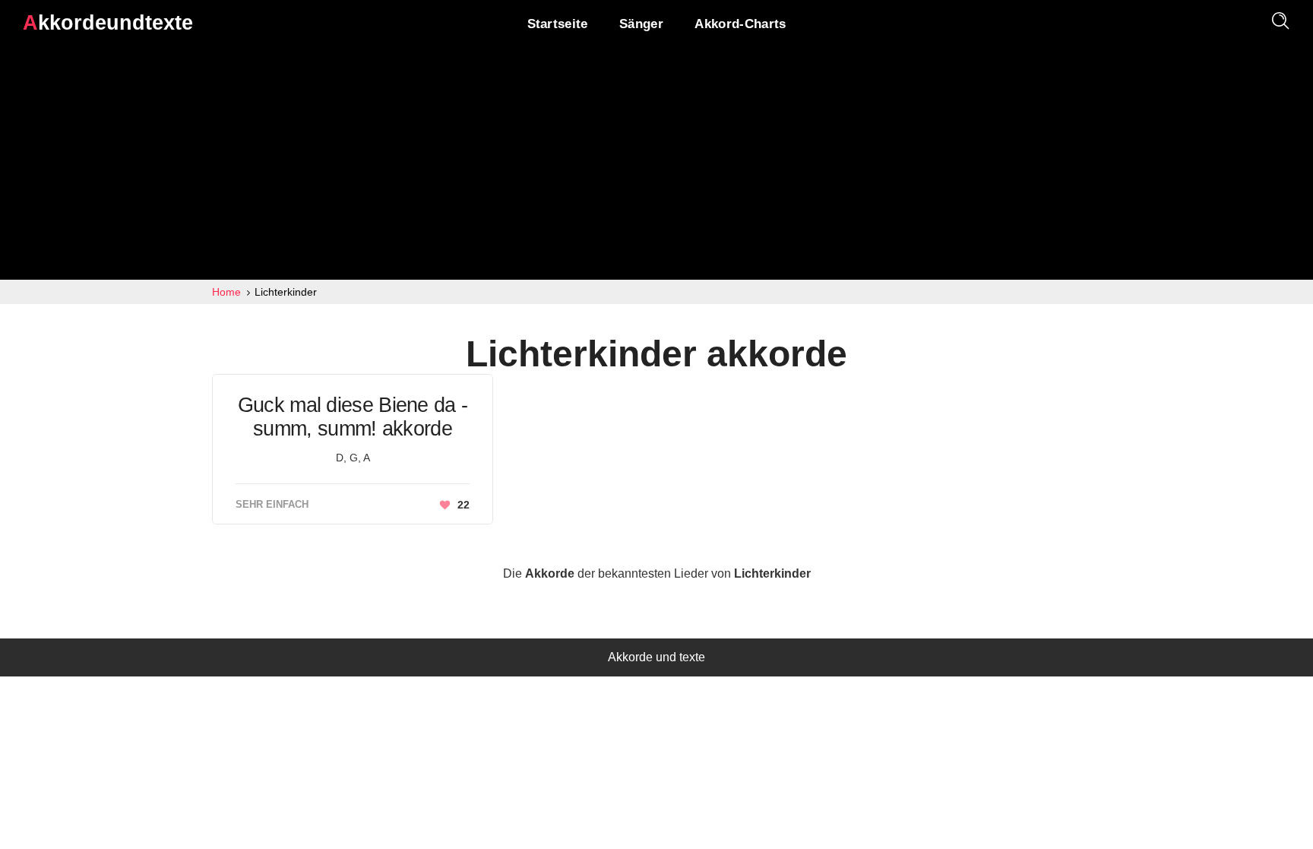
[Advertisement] (656, 165)
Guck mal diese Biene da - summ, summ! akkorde (353, 417)
